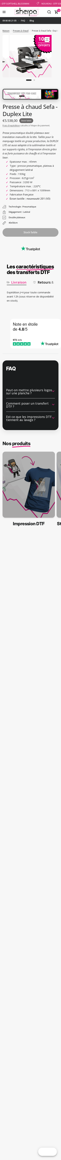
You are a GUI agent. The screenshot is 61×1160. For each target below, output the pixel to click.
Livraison (18, 282)
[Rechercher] (49, 12)
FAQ (23, 20)
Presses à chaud (20, 30)
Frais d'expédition (11, 125)
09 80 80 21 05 (9, 20)
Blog (31, 20)
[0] (55, 12)
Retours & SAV (49, 282)
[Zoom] (46, 39)
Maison (6, 30)
